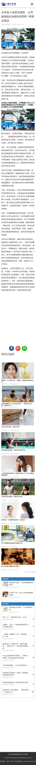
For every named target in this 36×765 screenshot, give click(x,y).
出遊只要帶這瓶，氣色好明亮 (10, 427)
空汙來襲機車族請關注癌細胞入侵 (11, 543)
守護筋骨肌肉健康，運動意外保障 (11, 496)
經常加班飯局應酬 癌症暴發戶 (10, 566)
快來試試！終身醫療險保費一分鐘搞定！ (13, 520)
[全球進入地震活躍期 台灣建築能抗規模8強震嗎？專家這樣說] (11, 348)
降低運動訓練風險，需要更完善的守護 (13, 450)
